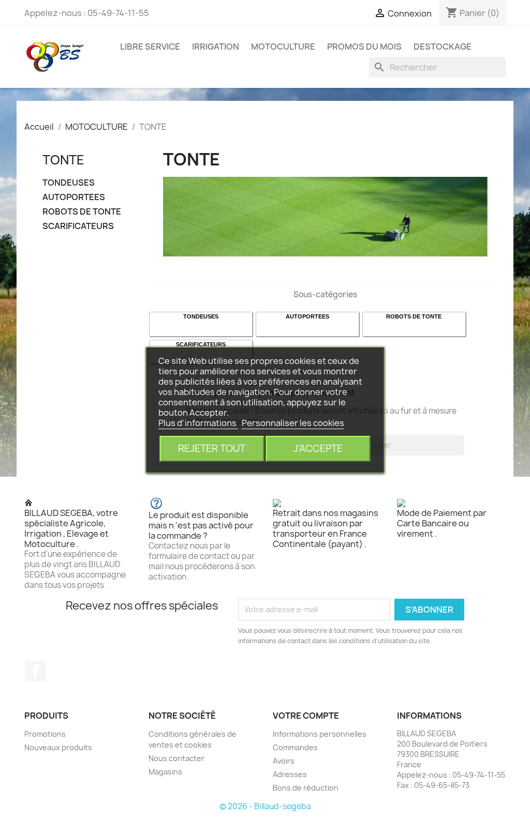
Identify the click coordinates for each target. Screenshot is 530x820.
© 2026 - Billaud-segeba (265, 806)
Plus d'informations (198, 423)
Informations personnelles (319, 734)
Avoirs (284, 761)
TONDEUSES (68, 182)
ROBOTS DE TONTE (81, 211)
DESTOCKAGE (443, 46)
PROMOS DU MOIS (364, 46)
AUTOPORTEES (73, 197)
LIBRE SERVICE (150, 46)
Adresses (290, 774)
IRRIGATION (215, 46)
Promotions (45, 734)
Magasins (165, 772)
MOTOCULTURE (283, 46)
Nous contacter (176, 758)
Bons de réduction (305, 788)
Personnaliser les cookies (293, 423)
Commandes (295, 747)
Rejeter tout (211, 448)
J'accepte (318, 448)
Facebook (35, 671)
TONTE (63, 160)
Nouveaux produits (58, 747)
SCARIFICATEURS (78, 226)
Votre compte (306, 715)
